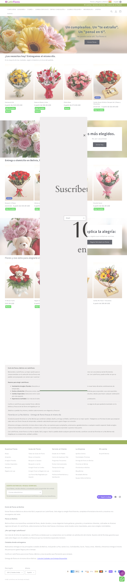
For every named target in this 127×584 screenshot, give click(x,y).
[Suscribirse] (83, 218)
